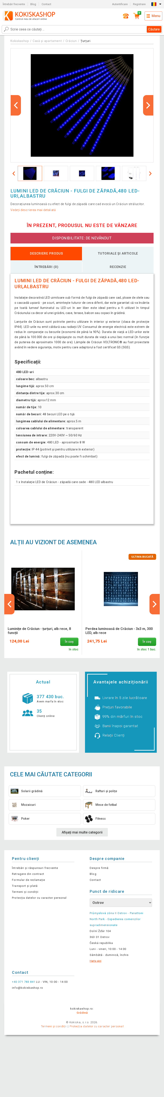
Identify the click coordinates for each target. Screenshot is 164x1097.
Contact (46, 4)
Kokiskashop (19, 41)
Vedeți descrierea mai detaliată (33, 210)
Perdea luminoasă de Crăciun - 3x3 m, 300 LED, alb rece (119, 631)
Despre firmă (99, 868)
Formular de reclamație (28, 879)
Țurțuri (86, 41)
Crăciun (71, 41)
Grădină (82, 1012)
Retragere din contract (28, 874)
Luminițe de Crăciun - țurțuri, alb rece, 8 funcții (39, 631)
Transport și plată (25, 885)
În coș (69, 642)
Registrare (139, 4)
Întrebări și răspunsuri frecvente (35, 868)
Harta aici (95, 960)
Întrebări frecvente (14, 4)
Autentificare (120, 4)
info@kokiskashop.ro (27, 987)
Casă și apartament (47, 41)
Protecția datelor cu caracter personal (39, 897)
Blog (33, 4)
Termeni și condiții (25, 891)
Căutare (154, 29)
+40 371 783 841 (23, 981)
